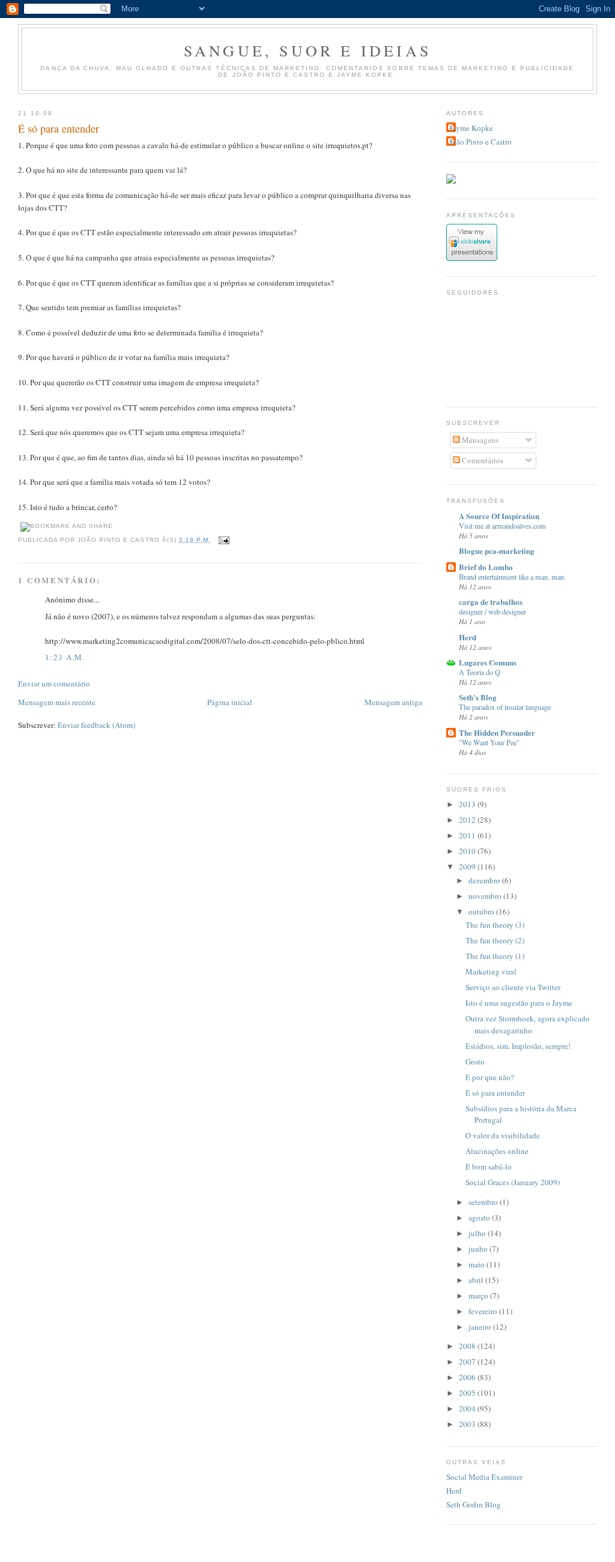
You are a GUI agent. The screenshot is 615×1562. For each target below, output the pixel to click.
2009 (468, 866)
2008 (468, 1346)
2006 (468, 1377)
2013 (468, 804)
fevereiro (483, 1311)
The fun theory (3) (494, 924)
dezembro (485, 880)
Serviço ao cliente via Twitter (512, 987)
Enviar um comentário (54, 683)
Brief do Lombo (486, 566)
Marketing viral (491, 971)
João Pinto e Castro (480, 141)
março (479, 1295)
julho (478, 1233)
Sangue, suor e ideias (307, 50)
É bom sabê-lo (488, 1166)
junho (478, 1248)
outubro (482, 911)
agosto (480, 1217)
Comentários (481, 460)
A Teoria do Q (479, 672)
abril (476, 1280)
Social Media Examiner (484, 1476)
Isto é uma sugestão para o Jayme (518, 1002)
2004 (468, 1408)
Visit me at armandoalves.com (502, 525)
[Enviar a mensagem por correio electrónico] (222, 539)
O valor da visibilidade (502, 1135)
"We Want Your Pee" (489, 742)
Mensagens (479, 439)
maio (477, 1264)
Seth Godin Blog (473, 1504)
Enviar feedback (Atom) (96, 724)
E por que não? (489, 1077)
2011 (468, 835)
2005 (468, 1392)
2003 (468, 1424)
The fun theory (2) (494, 940)
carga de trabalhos (491, 601)
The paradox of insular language (505, 707)
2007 (468, 1361)
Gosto (475, 1061)
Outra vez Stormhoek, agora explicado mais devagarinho (527, 1024)
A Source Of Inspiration (499, 515)
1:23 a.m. (65, 657)
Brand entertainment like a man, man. (512, 576)
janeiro (480, 1326)
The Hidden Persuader (497, 732)
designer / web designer (492, 611)
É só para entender (58, 128)
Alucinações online (497, 1151)
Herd (467, 637)
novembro (485, 896)
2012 (468, 819)
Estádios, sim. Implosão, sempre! (518, 1046)
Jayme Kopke (471, 127)
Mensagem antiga (393, 702)
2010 (468, 851)
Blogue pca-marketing (497, 550)
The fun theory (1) (494, 956)
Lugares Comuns (488, 662)
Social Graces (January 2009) (512, 1182)
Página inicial (229, 702)
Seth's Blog (478, 697)
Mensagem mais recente (56, 702)
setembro (484, 1202)
